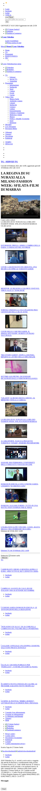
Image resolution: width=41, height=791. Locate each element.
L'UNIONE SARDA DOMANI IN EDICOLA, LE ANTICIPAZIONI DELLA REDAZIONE (19, 608)
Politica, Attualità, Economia (19, 119)
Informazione (14, 85)
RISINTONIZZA (11, 56)
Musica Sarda (14, 99)
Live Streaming (10, 127)
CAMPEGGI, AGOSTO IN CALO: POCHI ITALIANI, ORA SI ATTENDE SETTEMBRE (17, 589)
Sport (11, 89)
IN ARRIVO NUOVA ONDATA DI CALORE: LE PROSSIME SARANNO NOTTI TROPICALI (19, 685)
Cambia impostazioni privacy (15, 744)
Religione (13, 123)
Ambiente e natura (16, 101)
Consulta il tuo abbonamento (15, 712)
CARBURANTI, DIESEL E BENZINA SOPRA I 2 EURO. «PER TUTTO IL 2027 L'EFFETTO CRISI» (19, 570)
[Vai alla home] (8, 46)
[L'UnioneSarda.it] (12, 724)
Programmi (9, 54)
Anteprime (13, 81)
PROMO (8, 125)
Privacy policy (10, 734)
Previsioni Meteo (11, 129)
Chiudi (4, 789)
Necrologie (9, 136)
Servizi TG (13, 79)
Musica (12, 117)
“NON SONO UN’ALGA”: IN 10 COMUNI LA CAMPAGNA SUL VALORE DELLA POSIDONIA (19, 628)
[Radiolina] (9, 31)
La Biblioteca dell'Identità (14, 716)
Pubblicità (8, 138)
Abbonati (8, 132)
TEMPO (8, 142)
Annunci (8, 134)
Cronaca (12, 107)
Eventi (12, 93)
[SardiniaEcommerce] (13, 730)
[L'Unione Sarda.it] (12, 29)
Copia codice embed (8, 220)
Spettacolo (13, 87)
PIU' (6, 58)
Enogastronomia (15, 111)
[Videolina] (7, 37)
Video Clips (9, 97)
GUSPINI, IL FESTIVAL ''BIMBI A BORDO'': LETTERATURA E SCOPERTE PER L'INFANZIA (19, 702)
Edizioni (12, 77)
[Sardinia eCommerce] (13, 33)
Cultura (12, 91)
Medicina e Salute (16, 115)
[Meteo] (6, 3)
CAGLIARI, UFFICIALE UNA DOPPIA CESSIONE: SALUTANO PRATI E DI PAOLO (20, 647)
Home (7, 50)
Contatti (8, 742)
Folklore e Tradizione (17, 113)
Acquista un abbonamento (14, 714)
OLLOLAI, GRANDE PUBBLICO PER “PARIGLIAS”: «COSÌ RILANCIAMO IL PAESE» (19, 666)
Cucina (12, 95)
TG (6, 52)
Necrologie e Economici (13, 738)
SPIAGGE (9, 144)
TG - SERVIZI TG (9, 161)
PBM (7, 720)
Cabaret (12, 103)
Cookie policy (10, 736)
